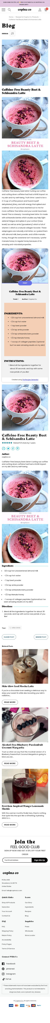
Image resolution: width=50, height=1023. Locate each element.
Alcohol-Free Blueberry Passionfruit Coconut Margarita (22, 746)
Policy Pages (7, 944)
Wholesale (29, 931)
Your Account (7, 911)
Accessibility (6, 940)
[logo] (25, 9)
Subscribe (6, 907)
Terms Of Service (8, 949)
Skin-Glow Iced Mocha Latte (18, 686)
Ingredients (29, 907)
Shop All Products (8, 903)
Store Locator (30, 935)
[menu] (3, 9)
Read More (9, 702)
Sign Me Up (39, 860)
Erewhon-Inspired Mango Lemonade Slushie (23, 807)
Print (25, 283)
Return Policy (7, 935)
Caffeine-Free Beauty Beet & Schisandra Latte (21, 91)
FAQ (3, 927)
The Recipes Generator (30, 380)
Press (27, 927)
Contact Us (6, 916)
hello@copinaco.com (14, 890)
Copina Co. (19, 1001)
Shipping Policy (7, 931)
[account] (39, 9)
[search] (9, 9)
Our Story (28, 903)
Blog (26, 916)
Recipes (28, 911)
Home (11, 17)
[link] (11, 873)
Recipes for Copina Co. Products (27, 17)
